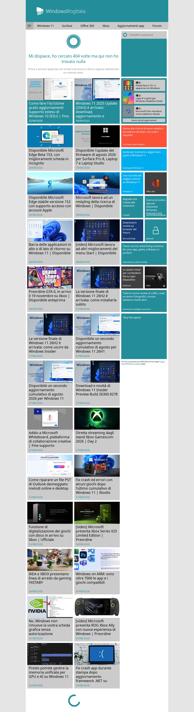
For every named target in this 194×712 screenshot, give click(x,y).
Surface (67, 26)
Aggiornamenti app (130, 26)
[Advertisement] (144, 58)
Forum (157, 26)
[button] (29, 26)
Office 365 (87, 26)
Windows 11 (45, 26)
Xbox (105, 26)
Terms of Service (135, 364)
